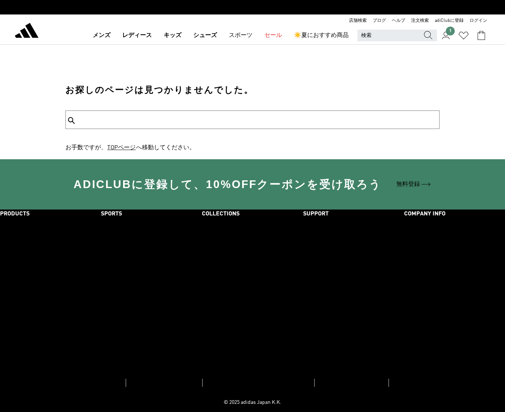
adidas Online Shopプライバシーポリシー (258, 383)
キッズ (173, 35)
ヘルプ (398, 20)
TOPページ (121, 148)
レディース (137, 35)
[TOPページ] (26, 32)
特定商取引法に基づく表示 (351, 383)
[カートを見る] (481, 35)
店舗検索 (358, 20)
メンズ (102, 35)
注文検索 (420, 20)
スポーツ (241, 35)
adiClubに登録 (449, 20)
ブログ (379, 20)
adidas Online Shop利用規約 (164, 383)
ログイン (478, 20)
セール (273, 35)
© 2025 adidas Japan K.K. (252, 402)
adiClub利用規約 (102, 383)
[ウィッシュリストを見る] (463, 35)
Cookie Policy (407, 383)
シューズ (205, 35)
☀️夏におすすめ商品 (321, 35)
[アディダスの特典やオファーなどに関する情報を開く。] (252, 7)
